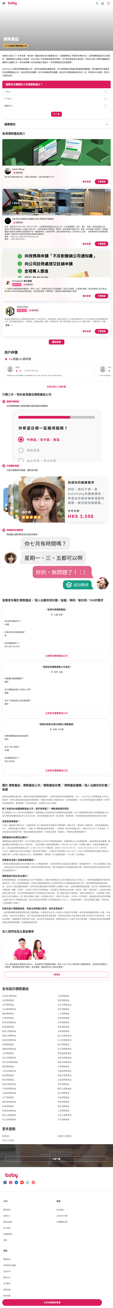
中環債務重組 (63, 1067)
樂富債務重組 (8, 1067)
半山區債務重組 (9, 1120)
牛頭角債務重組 (9, 1089)
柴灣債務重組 (63, 1027)
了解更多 (56, 974)
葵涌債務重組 (8, 1075)
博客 (5, 1240)
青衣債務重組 (63, 1009)
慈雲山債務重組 (9, 1031)
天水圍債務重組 (9, 1009)
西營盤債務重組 (64, 1053)
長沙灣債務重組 (64, 1049)
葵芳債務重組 (63, 1106)
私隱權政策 (7, 1234)
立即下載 (56, 1159)
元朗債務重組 (8, 1000)
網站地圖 (6, 1295)
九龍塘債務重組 (9, 1093)
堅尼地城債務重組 (10, 1062)
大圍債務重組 (63, 1031)
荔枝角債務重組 (9, 1040)
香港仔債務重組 (64, 1075)
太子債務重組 (8, 1097)
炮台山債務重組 (9, 1115)
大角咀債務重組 (9, 1071)
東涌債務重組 (8, 1106)
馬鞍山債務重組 (9, 1036)
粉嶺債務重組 (8, 1027)
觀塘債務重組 (8, 1014)
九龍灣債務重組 (64, 1080)
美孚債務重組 (63, 1084)
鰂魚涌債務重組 (9, 1102)
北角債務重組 (63, 1022)
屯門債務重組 (8, 1005)
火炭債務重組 (8, 1053)
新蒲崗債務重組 (9, 1111)
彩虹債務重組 (63, 1093)
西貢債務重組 (63, 1102)
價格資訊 (6, 1259)
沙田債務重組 (63, 996)
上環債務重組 (63, 1111)
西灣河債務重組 (9, 1084)
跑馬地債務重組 (64, 1062)
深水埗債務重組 (64, 1005)
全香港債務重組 (9, 996)
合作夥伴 (6, 1283)
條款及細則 (7, 1222)
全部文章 (6, 1271)
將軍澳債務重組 (9, 1022)
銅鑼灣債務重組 (9, 1049)
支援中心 (6, 1216)
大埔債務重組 (8, 1018)
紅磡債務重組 (8, 1045)
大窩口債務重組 (64, 1115)
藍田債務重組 (8, 1080)
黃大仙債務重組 (64, 1036)
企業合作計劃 (62, 1216)
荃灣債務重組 (63, 1000)
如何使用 (60, 1210)
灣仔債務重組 (63, 1045)
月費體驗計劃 (62, 1222)
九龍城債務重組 (64, 1071)
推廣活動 (6, 1289)
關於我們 (6, 1210)
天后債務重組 (63, 1120)
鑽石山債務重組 (64, 1089)
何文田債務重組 (9, 1058)
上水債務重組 (63, 1014)
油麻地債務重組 (64, 1058)
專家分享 (6, 1277)
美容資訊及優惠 (9, 1265)
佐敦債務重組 (63, 1097)
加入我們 (6, 1228)
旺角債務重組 (63, 1018)
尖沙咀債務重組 (64, 1040)
